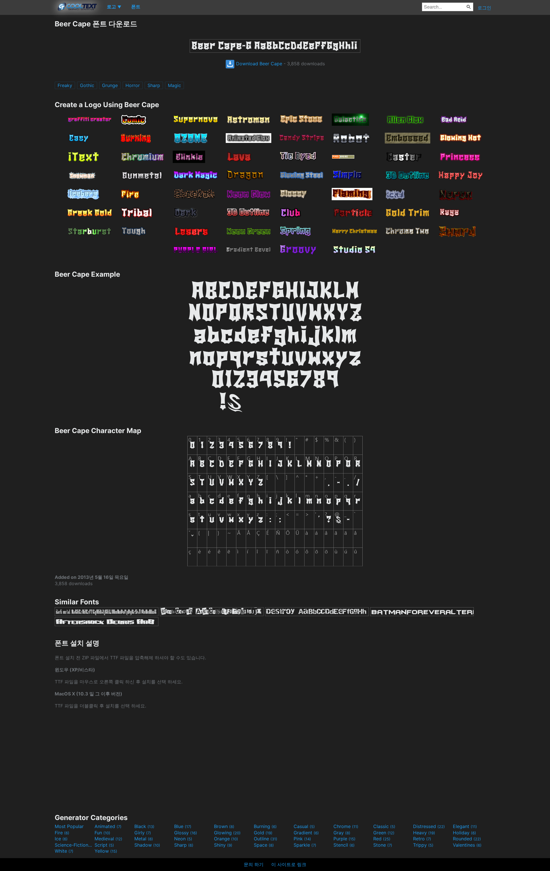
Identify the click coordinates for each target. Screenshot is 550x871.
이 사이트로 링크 (288, 864)
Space (264, 845)
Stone (382, 845)
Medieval (108, 838)
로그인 (484, 8)
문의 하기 (254, 864)
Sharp (154, 85)
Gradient (306, 832)
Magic (174, 85)
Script (104, 845)
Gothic (87, 85)
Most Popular (69, 826)
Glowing (227, 832)
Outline (265, 838)
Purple (344, 838)
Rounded (467, 838)
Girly (142, 832)
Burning (265, 826)
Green (383, 832)
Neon (183, 838)
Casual (304, 826)
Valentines (467, 845)
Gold (263, 832)
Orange (226, 838)
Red (381, 838)
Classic (384, 826)
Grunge (110, 85)
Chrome (345, 826)
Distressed (429, 826)
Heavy (424, 832)
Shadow (147, 845)
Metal (143, 838)
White (64, 851)
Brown (224, 826)
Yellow (106, 851)
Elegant (465, 826)
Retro (422, 838)
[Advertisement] (27, 105)
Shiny (223, 845)
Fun (102, 832)
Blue (182, 826)
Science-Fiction (74, 845)
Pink (302, 838)
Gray (341, 832)
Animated (108, 826)
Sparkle (305, 845)
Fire (62, 832)
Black (144, 826)
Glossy (185, 832)
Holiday (464, 832)
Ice (61, 838)
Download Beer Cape (258, 63)
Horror (132, 85)
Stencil (344, 845)
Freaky (65, 85)
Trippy (423, 845)
